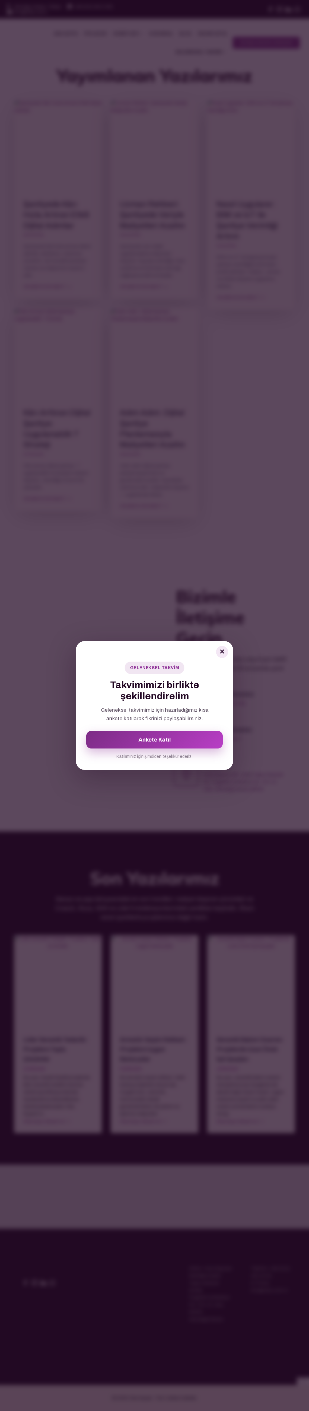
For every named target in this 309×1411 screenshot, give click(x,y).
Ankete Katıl (155, 740)
